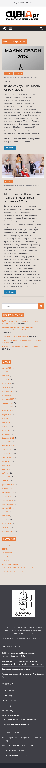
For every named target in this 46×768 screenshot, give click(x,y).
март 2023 (6, 527)
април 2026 (6, 383)
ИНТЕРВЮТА (18, 73)
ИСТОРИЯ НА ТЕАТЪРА (11, 564)
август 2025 (6, 414)
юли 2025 (6, 418)
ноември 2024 (7, 449)
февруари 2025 (8, 438)
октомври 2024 (8, 453)
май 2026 (5, 379)
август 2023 (6, 508)
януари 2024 (7, 488)
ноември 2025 (7, 403)
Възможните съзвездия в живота (15, 336)
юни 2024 (6, 469)
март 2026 (6, 387)
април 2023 (6, 523)
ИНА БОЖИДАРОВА (23, 78)
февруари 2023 (8, 531)
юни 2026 (6, 376)
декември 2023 (8, 492)
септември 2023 (8, 504)
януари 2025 (7, 442)
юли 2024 (6, 465)
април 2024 (6, 477)
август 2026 (6, 368)
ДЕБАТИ (5, 549)
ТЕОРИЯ (5, 557)
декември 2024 (8, 446)
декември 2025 (8, 399)
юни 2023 (6, 516)
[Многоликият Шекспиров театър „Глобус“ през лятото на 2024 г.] (23, 166)
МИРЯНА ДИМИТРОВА (24, 186)
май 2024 (5, 473)
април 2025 (6, 430)
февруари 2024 (8, 484)
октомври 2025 (8, 407)
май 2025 (5, 426)
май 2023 (5, 519)
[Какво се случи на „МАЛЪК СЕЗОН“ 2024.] (23, 58)
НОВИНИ (5, 560)
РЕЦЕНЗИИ (8, 73)
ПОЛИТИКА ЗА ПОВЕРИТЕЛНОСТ (15, 755)
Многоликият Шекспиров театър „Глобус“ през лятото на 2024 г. (22, 197)
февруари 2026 (8, 391)
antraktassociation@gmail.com (21, 745)
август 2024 (6, 461)
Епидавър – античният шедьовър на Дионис (20, 346)
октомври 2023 (8, 500)
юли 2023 (6, 512)
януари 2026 (7, 395)
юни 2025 (6, 422)
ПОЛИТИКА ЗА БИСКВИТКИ (13, 750)
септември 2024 (8, 457)
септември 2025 (8, 411)
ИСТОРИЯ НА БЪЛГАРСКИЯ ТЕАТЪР (18, 568)
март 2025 (6, 434)
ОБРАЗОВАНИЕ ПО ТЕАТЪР (15, 571)
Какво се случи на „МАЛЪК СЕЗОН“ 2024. (23, 87)
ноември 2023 (7, 496)
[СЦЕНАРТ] (5, 28)
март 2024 (6, 481)
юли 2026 (6, 372)
